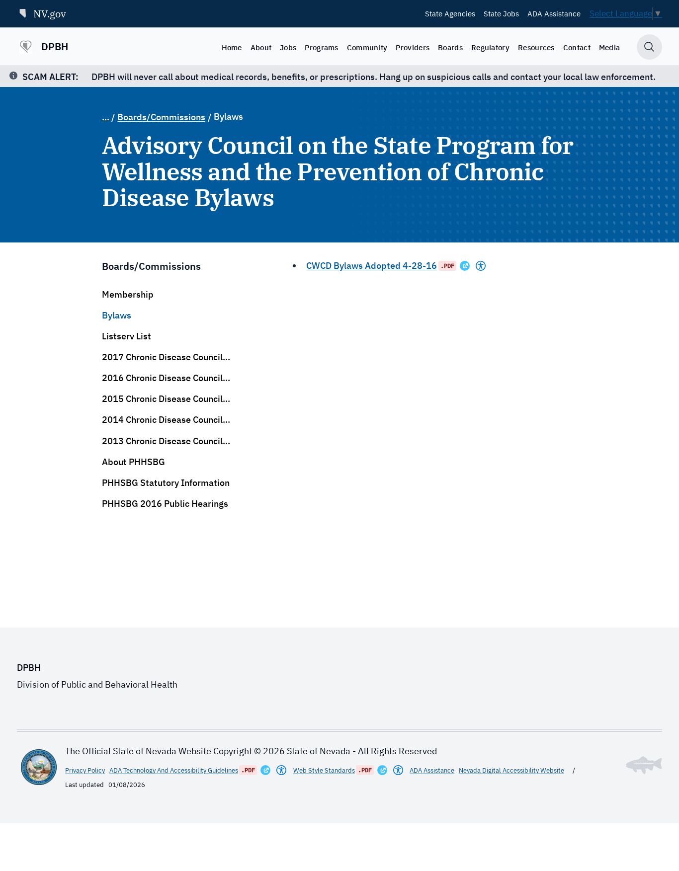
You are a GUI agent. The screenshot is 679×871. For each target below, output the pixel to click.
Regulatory (490, 47)
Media (609, 47)
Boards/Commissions (161, 117)
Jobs (288, 47)
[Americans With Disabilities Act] (481, 266)
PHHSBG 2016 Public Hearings (165, 503)
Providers (412, 47)
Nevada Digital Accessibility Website (511, 770)
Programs (321, 47)
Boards (450, 47)
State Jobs (501, 13)
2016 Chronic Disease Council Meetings (162, 378)
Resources (536, 47)
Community (367, 47)
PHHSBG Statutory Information (166, 482)
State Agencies (450, 13)
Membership (128, 294)
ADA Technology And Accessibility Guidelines (173, 770)
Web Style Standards (324, 770)
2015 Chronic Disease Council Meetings (162, 399)
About (261, 47)
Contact (577, 47)
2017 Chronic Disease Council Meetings (162, 357)
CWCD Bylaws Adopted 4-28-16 (371, 265)
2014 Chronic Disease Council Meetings (162, 420)
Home (232, 47)
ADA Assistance (554, 13)
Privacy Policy (85, 770)
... (105, 117)
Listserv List (126, 336)
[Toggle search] (649, 47)
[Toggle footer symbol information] (644, 765)
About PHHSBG (133, 462)
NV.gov (49, 13)
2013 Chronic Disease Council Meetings (162, 441)
